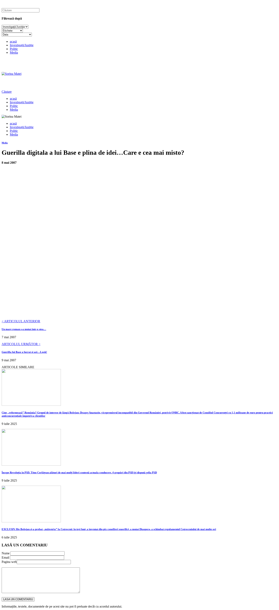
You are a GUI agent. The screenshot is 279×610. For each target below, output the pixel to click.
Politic (14, 49)
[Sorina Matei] (11, 73)
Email (5, 557)
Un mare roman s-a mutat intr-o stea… (24, 329)
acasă (13, 41)
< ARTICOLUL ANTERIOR (21, 321)
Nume (6, 553)
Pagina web (9, 562)
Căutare (7, 91)
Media (14, 52)
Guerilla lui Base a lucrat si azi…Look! (24, 352)
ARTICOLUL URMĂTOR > (21, 344)
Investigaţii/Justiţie (21, 45)
